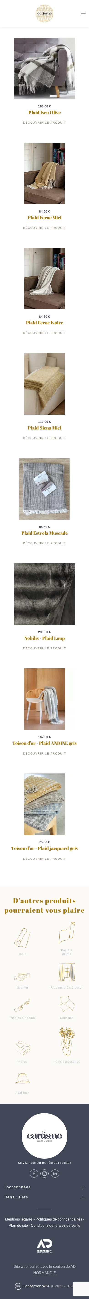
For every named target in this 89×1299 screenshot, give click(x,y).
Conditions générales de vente (55, 1225)
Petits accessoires (67, 1061)
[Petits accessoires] (67, 1041)
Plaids (22, 1061)
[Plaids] (22, 1048)
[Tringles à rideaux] (22, 1005)
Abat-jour (22, 1092)
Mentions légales (19, 1219)
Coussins (66, 1018)
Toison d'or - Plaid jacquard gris (44, 848)
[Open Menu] (83, 14)
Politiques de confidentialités (59, 1219)
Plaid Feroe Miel (44, 217)
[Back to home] (44, 14)
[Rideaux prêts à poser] (67, 972)
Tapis (22, 954)
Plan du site (18, 1225)
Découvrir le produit (44, 122)
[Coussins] (67, 1004)
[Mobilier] (22, 977)
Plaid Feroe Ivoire (44, 323)
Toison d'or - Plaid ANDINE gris (44, 743)
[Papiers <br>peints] (67, 933)
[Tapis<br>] (22, 938)
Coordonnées (17, 1187)
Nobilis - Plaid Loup (44, 638)
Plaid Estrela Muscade (44, 533)
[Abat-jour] (22, 1078)
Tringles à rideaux (22, 1018)
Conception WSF (36, 1286)
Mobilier (22, 987)
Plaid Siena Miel (44, 428)
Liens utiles (15, 1197)
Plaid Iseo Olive (45, 112)
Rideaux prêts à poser (67, 987)
